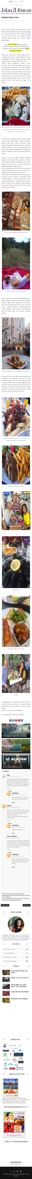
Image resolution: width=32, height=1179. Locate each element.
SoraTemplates (12, 1174)
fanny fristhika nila (12, 836)
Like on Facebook (8, 953)
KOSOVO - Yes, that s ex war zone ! (20, 978)
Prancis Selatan (21, 55)
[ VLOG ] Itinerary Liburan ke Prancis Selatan (12, 751)
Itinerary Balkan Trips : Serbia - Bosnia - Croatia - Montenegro (19, 985)
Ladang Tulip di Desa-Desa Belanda (20, 992)
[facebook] (11, 4)
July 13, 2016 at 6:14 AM (13, 776)
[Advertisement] (16, 1020)
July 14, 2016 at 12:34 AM (14, 807)
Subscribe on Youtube (10, 957)
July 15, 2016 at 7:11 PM (13, 838)
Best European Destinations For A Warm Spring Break (14, 736)
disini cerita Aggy (12, 44)
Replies (10, 791)
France (13, 22)
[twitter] (14, 4)
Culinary (9, 22)
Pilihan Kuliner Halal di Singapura (19, 999)
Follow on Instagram (9, 961)
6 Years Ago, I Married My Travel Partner (19, 971)
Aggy (8, 775)
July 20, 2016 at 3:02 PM (18, 795)
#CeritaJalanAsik (21, 20)
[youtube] (20, 4)
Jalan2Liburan (15, 793)
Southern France (20, 22)
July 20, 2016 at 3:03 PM (18, 827)
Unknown (9, 806)
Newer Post (5, 905)
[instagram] (17, 4)
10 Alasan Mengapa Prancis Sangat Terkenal (12, 767)
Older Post (26, 905)
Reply (9, 788)
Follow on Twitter (9, 949)
